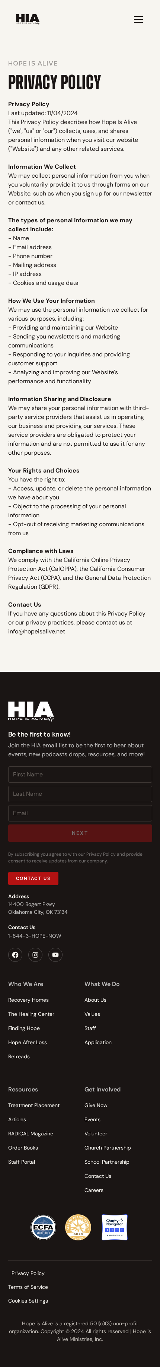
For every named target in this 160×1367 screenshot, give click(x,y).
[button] (136, 19)
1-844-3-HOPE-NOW (34, 935)
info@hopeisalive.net (36, 631)
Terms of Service (28, 1287)
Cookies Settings (28, 1300)
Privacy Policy (28, 1273)
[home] (28, 19)
